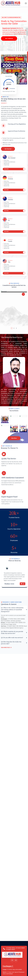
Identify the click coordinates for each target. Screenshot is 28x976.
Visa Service (10, 156)
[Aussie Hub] (10, 3)
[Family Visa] (14, 291)
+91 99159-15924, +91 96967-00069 (15, 948)
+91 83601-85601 (10, 949)
